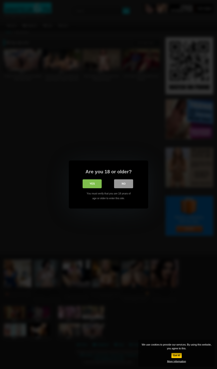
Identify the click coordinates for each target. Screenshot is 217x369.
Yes (92, 183)
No (123, 183)
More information (176, 361)
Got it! (176, 355)
